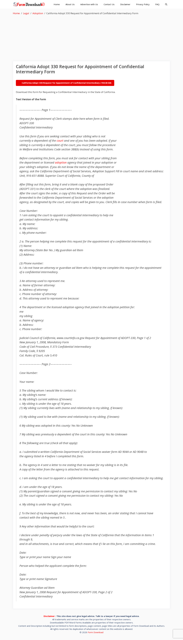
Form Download (95, 632)
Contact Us (109, 4)
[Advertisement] (91, 37)
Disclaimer (125, 4)
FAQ (157, 4)
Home (57, 4)
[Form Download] (29, 4)
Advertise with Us (89, 4)
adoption (61, 162)
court (60, 140)
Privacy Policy (143, 4)
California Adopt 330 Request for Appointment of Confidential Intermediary (61, 82)
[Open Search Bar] (166, 4)
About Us (70, 4)
